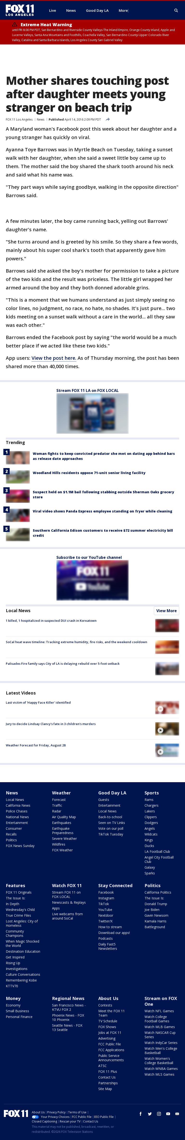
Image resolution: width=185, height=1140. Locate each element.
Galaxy (150, 867)
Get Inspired (15, 957)
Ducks (149, 845)
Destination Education (23, 951)
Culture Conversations (23, 974)
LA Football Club (157, 851)
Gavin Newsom (156, 915)
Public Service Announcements (111, 1057)
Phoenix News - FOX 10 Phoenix (68, 1017)
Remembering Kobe (21, 980)
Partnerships (108, 1083)
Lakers (150, 811)
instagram (159, 1114)
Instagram (106, 898)
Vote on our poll (110, 828)
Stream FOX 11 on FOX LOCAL (66, 894)
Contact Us (107, 1077)
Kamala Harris (155, 921)
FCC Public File (109, 1044)
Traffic (57, 805)
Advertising (106, 1038)
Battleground (155, 927)
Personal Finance (19, 1016)
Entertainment (17, 822)
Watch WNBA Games (161, 1068)
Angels (150, 828)
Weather (61, 793)
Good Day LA (112, 793)
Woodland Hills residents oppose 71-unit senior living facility (89, 472)
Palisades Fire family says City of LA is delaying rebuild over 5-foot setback (62, 663)
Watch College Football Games (157, 1018)
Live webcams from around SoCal (67, 916)
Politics (11, 840)
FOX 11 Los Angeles (19, 119)
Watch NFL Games (159, 1011)
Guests (103, 799)
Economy (13, 1005)
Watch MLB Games (160, 1026)
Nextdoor (105, 915)
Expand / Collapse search (176, 10)
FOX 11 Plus (107, 1071)
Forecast (59, 799)
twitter (150, 1114)
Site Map (105, 1088)
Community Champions (15, 933)
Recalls (11, 834)
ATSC (102, 1065)
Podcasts (105, 938)
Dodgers (151, 822)
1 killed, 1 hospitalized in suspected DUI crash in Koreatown (51, 620)
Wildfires (58, 844)
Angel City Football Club (159, 859)
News (40, 119)
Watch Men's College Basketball (161, 1050)
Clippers (151, 817)
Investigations (16, 968)
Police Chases (16, 811)
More (123, 10)
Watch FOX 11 (67, 885)
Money (13, 998)
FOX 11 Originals (19, 892)
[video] (167, 707)
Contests (105, 1005)
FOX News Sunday (20, 845)
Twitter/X (105, 921)
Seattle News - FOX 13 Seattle (67, 1027)
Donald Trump (156, 904)
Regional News (68, 998)
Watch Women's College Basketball (159, 1060)
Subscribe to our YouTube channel (89, 557)
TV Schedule (107, 1021)
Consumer (14, 828)
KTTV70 (12, 986)
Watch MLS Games (159, 1074)
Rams (149, 799)
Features (15, 885)
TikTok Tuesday (110, 834)
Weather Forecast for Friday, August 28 (36, 745)
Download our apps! (114, 932)
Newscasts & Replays (69, 902)
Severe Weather (64, 838)
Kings (149, 840)
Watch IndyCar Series (161, 1042)
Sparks (150, 873)
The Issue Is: (15, 898)
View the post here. (54, 358)
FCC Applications (111, 1050)
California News (18, 805)
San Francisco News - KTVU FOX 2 (69, 1007)
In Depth (12, 904)
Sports (152, 793)
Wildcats (151, 834)
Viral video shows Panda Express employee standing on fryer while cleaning (102, 511)
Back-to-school (110, 817)
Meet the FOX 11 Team (111, 1013)
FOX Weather (62, 850)
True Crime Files (18, 915)
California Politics (158, 892)
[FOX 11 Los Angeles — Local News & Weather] (22, 10)
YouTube (105, 909)
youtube (168, 1114)
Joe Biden (152, 909)
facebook (141, 1114)
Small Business (17, 1011)
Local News (18, 610)
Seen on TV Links (111, 822)
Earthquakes (61, 822)
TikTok (103, 904)
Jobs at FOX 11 (109, 1032)
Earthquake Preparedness (62, 830)
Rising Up (13, 963)
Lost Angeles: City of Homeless (22, 923)
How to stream (110, 927)
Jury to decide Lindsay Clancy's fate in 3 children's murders (51, 724)
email (177, 1114)
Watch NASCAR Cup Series (160, 1034)
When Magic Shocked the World (22, 943)
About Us (108, 998)
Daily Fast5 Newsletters (107, 946)
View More (166, 610)
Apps (56, 908)
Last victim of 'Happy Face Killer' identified (38, 702)
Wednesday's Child (20, 909)
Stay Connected (115, 885)
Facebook (106, 892)
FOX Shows (107, 1026)
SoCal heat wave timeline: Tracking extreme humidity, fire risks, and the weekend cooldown (76, 642)
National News (17, 817)
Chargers (152, 805)
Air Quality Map (64, 817)
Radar (56, 811)
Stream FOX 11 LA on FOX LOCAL (87, 390)
